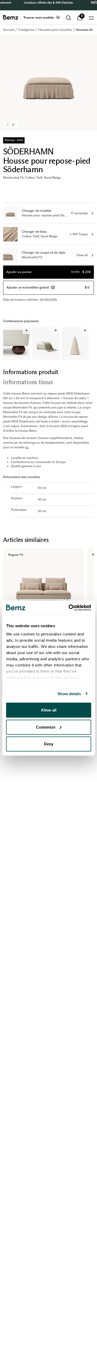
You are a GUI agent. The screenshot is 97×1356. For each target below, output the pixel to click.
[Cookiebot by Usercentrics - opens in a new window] (69, 607)
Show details (69, 693)
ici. (27, 447)
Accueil (8, 30)
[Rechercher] (68, 17)
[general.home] (10, 17)
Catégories (26, 30)
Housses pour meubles (55, 30)
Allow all (48, 710)
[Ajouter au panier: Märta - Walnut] (26, 330)
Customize (45, 727)
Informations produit (30, 372)
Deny (48, 744)
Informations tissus (28, 382)
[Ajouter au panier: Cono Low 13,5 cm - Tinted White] (85, 330)
